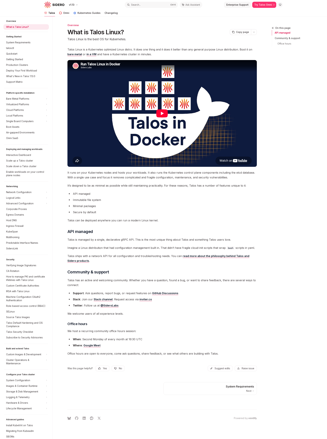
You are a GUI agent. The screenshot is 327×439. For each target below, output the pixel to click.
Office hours (284, 43)
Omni (66, 12)
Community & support (287, 38)
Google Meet (91, 345)
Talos (51, 12)
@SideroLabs (109, 305)
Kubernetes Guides (88, 12)
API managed (282, 32)
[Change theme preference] (280, 4)
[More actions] (254, 32)
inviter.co (145, 299)
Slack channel (103, 299)
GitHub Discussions (165, 293)
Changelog (111, 12)
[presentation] (27, 227)
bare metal (74, 54)
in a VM (91, 54)
